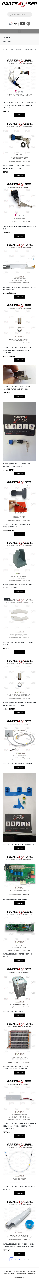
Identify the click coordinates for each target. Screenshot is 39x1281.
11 (24, 1259)
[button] (19, 31)
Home (4, 41)
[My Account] (22, 24)
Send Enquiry (19, 115)
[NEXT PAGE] (28, 1259)
